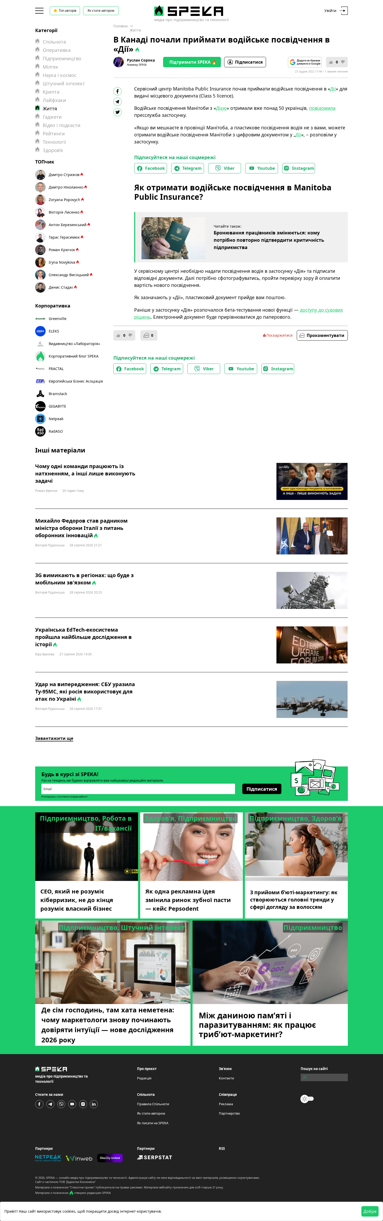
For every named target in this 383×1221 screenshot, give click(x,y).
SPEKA (50, 1178)
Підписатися (249, 62)
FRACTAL (56, 368)
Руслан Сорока (141, 60)
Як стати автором (101, 10)
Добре (369, 1211)
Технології (54, 142)
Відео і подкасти (62, 125)
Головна (120, 25)
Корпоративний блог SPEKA (73, 356)
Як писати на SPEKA (152, 1123)
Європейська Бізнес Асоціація (76, 381)
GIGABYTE (57, 406)
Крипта (51, 92)
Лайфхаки (54, 100)
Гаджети (52, 117)
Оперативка (57, 50)
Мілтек (50, 67)
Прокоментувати (325, 335)
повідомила (322, 108)
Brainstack (58, 393)
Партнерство (229, 1113)
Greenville (57, 318)
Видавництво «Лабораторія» (74, 343)
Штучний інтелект (64, 83)
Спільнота (54, 42)
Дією (221, 108)
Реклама (226, 1104)
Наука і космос (60, 75)
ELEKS (54, 331)
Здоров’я (53, 150)
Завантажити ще (54, 738)
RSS (222, 1148)
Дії (333, 89)
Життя (135, 30)
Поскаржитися (280, 335)
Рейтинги (54, 133)
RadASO (56, 431)
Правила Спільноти (153, 1104)
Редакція (144, 1078)
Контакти (226, 1078)
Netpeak (56, 418)
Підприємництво (62, 58)
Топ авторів (67, 10)
